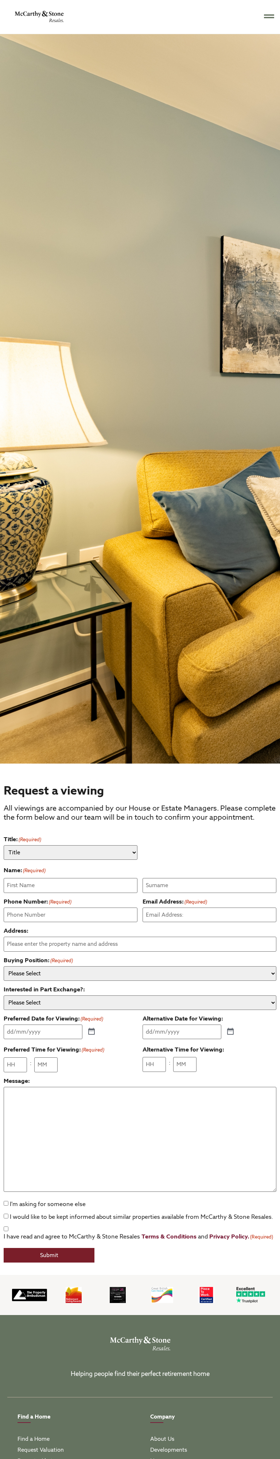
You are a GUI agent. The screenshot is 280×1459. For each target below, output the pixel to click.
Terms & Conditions (169, 1236)
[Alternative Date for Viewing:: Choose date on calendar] (230, 1032)
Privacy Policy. (229, 1236)
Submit (49, 1255)
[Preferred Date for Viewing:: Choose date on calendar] (91, 1032)
